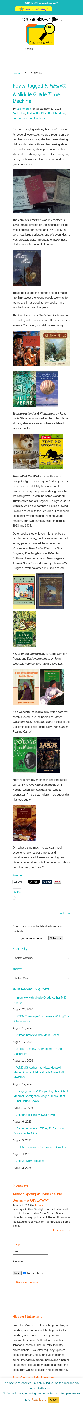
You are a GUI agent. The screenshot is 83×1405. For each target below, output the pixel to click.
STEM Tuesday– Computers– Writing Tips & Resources (41, 1019)
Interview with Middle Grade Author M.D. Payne (40, 1000)
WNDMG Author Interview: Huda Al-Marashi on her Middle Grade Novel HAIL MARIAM (39, 1072)
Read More (38, 1399)
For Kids (41, 113)
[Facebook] (58, 10)
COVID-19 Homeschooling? (41, 3)
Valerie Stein (24, 108)
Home (16, 73)
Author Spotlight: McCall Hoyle (35, 1114)
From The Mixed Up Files (41, 30)
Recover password (28, 1282)
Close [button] (53, 1399)
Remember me (36, 1273)
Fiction (31, 113)
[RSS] (66, 10)
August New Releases (30, 1160)
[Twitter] (54, 10)
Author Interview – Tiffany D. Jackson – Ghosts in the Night (40, 1131)
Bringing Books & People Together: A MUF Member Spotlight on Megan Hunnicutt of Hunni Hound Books (41, 1096)
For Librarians (56, 113)
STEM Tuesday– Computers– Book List (41, 1147)
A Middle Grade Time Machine (36, 98)
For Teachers (37, 118)
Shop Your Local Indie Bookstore (33, 1377)
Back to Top (65, 913)
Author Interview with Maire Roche (38, 1035)
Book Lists (19, 113)
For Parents (20, 118)
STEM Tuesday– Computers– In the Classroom (38, 1051)
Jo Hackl (39, 1205)
